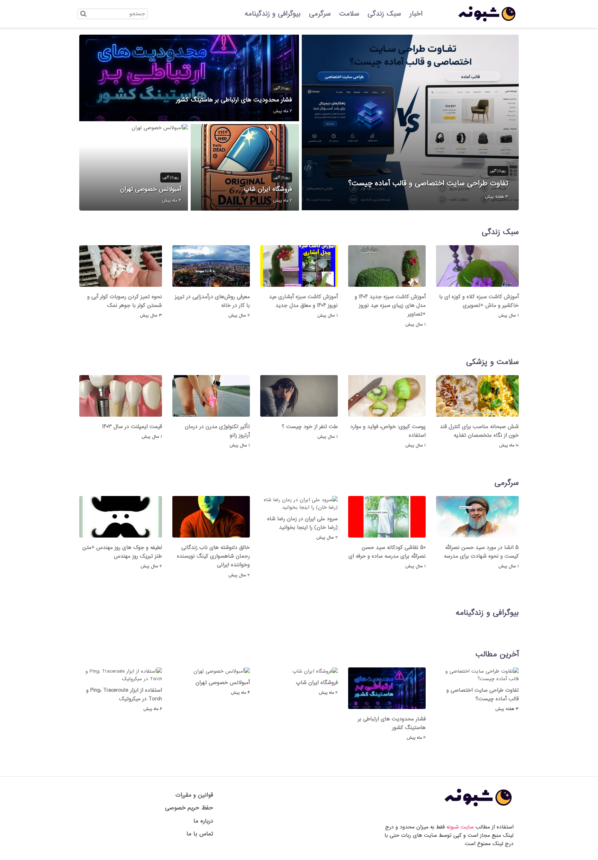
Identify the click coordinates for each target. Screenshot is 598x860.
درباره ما (203, 821)
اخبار (416, 14)
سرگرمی (320, 14)
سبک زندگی (384, 14)
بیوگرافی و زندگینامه (273, 14)
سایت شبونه (460, 827)
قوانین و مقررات (194, 795)
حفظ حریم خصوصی (189, 808)
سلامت (349, 14)
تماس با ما (200, 834)
